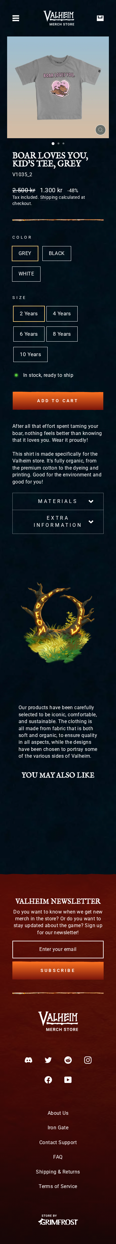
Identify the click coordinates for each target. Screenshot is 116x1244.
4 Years (62, 314)
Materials (58, 501)
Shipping (49, 197)
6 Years (29, 334)
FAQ (57, 1157)
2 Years (29, 314)
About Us (58, 1113)
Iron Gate (58, 1128)
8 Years (62, 334)
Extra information (58, 521)
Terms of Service (58, 1186)
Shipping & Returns (58, 1172)
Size (19, 297)
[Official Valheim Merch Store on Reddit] (68, 1060)
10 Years (30, 354)
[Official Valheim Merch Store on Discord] (28, 1060)
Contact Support (58, 1142)
